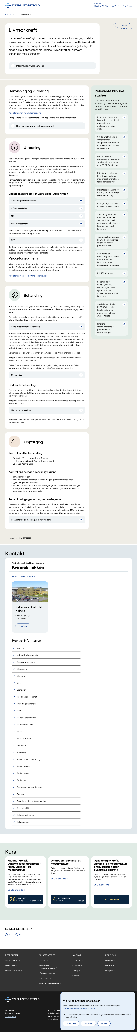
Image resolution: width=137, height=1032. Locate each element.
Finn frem (23, 626)
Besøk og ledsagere (26, 662)
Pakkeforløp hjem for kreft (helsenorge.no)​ (28, 275)
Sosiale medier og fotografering (31, 801)
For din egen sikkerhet (27, 696)
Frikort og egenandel (26, 703)
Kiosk (19, 731)
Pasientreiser (23, 773)
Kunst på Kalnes (24, 738)
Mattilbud (21, 745)
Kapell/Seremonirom (26, 717)
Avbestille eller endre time (28, 655)
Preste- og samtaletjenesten (30, 787)
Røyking (21, 794)
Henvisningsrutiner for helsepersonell (35, 126)
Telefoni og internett (26, 815)
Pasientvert (22, 780)
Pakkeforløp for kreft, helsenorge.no (25, 113)
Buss (19, 683)
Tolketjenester (23, 822)
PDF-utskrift (124, 27)
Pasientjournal (23, 766)
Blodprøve (22, 669)
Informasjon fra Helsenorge (30, 65)
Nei (20, 934)
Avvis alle (88, 1023)
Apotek (20, 648)
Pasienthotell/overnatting (28, 759)
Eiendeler (21, 690)
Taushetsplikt (23, 808)
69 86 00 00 (10, 1016)
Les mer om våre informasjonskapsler (79, 1008)
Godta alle (71, 1023)
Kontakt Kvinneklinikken (22, 576)
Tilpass (104, 1023)
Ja (9, 934)
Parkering (21, 752)
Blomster (21, 676)
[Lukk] (131, 996)
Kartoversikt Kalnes (25, 724)
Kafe (19, 710)
